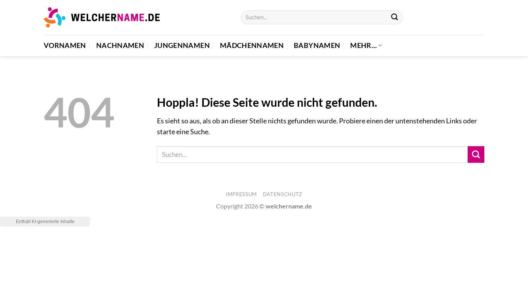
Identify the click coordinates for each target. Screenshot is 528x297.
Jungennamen (182, 45)
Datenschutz (282, 194)
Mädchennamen (252, 45)
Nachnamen (120, 45)
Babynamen (317, 45)
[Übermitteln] (394, 17)
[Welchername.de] (102, 17)
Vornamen (65, 45)
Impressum (241, 194)
